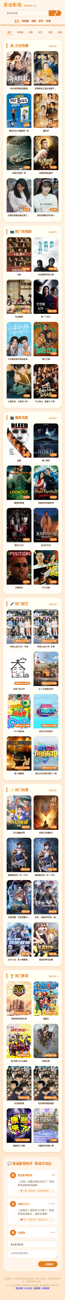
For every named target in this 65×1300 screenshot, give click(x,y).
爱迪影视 (20, 4)
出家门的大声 (19, 689)
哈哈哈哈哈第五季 (19, 1019)
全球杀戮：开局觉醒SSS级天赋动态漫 (24, 917)
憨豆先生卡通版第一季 (19, 131)
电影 (33, 20)
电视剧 (25, 20)
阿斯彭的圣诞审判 (46, 503)
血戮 (19, 460)
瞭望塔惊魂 (19, 503)
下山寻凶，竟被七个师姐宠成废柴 (49, 401)
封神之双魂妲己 (46, 833)
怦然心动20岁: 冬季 (46, 647)
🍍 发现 (55, 13)
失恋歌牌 (19, 317)
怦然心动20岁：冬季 (19, 647)
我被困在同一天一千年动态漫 (47, 875)
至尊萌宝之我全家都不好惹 (46, 88)
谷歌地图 (45, 1288)
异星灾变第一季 (19, 173)
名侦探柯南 (19, 1103)
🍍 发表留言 (47, 1264)
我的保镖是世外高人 (46, 215)
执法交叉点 (46, 545)
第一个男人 (46, 317)
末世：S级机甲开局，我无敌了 (48, 917)
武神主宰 (46, 1061)
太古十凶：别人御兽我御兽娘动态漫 (23, 959)
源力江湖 (46, 359)
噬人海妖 (46, 460)
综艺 (41, 20)
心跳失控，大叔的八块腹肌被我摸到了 (24, 401)
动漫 (48, 20)
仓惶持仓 (19, 587)
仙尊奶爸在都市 (46, 173)
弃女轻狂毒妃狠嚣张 (19, 88)
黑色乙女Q (19, 545)
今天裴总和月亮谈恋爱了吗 (19, 359)
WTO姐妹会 (19, 731)
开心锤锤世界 (19, 833)
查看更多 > (53, 46)
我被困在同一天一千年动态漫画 (21, 875)
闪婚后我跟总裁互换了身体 (19, 215)
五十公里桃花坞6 (46, 689)
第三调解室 (19, 773)
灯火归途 (46, 587)
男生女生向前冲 (46, 731)
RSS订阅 (28, 1288)
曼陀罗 (46, 131)
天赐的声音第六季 (46, 1146)
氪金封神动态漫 (46, 959)
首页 (16, 20)
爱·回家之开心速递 (19, 1061)
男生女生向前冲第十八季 (46, 773)
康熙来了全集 (19, 1146)
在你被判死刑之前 (46, 274)
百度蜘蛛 (37, 1288)
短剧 (60, 32)
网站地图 (19, 1288)
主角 (19, 274)
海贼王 (46, 1019)
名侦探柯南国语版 (46, 1103)
